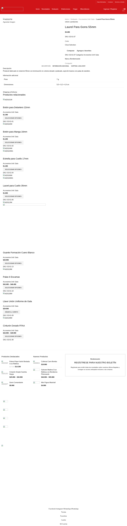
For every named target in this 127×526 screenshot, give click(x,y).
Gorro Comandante (16, 382)
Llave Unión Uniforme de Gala (17, 301)
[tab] (46, 66)
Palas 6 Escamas (11, 277)
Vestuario (74, 19)
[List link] (16, 415)
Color (67, 41)
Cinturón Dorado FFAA (14, 325)
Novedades (101, 401)
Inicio (67, 19)
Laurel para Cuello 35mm (15, 185)
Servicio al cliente (71, 405)
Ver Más (10, 103)
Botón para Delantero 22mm (16, 107)
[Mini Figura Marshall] (36, 385)
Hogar (99, 416)
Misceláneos (101, 412)
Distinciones (101, 408)
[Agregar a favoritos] (16, 103)
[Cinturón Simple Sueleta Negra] (4, 374)
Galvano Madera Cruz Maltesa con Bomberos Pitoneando (49, 372)
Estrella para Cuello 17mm (15, 158)
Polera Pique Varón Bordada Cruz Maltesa (19, 363)
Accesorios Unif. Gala (87, 19)
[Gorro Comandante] (4, 384)
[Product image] (8, 151)
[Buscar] (119, 9)
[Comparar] (5, 103)
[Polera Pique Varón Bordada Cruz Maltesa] (4, 364)
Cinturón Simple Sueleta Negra (18, 373)
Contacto (68, 401)
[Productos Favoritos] (121, 9)
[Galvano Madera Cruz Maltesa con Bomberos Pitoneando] (36, 373)
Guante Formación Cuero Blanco (18, 252)
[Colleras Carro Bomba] (36, 363)
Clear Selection (70, 45)
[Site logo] (12, 9)
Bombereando (75, 59)
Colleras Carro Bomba (49, 361)
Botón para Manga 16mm (15, 132)
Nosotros (68, 397)
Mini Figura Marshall (48, 382)
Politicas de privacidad (73, 408)
